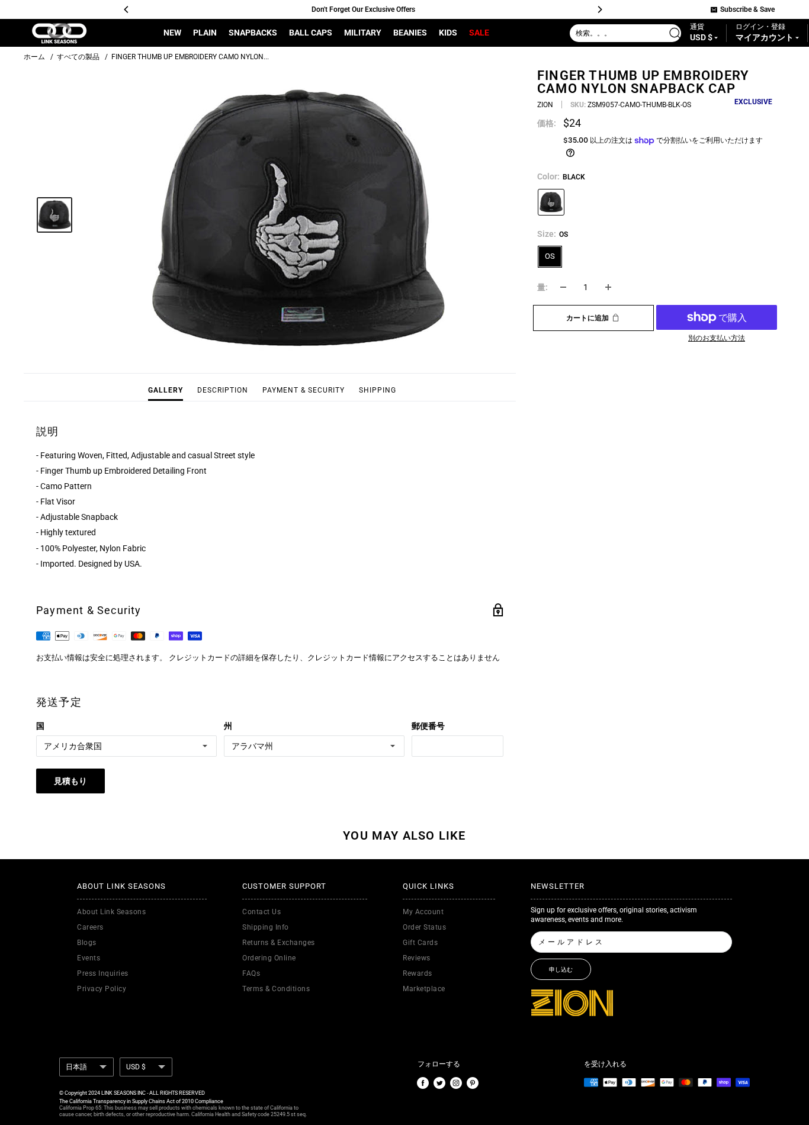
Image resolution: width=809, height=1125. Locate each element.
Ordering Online (269, 958)
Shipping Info (265, 927)
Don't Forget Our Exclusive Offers (363, 9)
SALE (479, 32)
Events (88, 958)
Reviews (417, 958)
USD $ (136, 1067)
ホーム (34, 57)
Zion (545, 105)
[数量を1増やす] (608, 287)
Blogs (87, 942)
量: (542, 287)
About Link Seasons (111, 912)
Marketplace (424, 989)
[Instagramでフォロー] (456, 1082)
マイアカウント (765, 38)
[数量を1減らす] (563, 287)
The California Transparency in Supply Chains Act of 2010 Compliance (141, 1101)
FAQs (251, 973)
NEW (172, 32)
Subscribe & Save (747, 9)
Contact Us (261, 912)
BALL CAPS (310, 32)
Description (222, 390)
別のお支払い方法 (716, 338)
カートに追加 (587, 318)
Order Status (424, 927)
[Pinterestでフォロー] (473, 1082)
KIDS (448, 32)
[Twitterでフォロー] (439, 1082)
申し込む (561, 969)
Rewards (417, 973)
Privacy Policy (101, 989)
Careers (90, 927)
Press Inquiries (103, 973)
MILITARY (362, 32)
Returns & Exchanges (278, 942)
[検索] (677, 33)
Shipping (377, 390)
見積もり (70, 781)
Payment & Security (303, 390)
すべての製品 (78, 57)
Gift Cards (420, 942)
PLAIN (205, 32)
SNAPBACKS (253, 32)
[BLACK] (551, 202)
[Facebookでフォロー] (423, 1082)
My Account (423, 912)
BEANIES (410, 32)
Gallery (165, 390)
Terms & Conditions (276, 989)
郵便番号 (428, 726)
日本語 (76, 1067)
